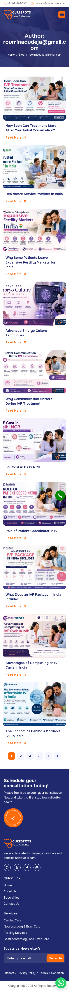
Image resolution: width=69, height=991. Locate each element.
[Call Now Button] (60, 495)
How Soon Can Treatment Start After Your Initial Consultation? (31, 128)
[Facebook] (27, 867)
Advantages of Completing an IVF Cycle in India (33, 665)
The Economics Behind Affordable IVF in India (33, 733)
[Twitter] (17, 867)
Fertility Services (15, 933)
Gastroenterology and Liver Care (26, 939)
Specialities (11, 898)
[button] (60, 982)
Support (9, 973)
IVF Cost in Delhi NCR (23, 467)
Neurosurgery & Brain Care (22, 926)
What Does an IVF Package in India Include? (33, 597)
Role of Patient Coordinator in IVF (33, 531)
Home (8, 885)
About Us (10, 891)
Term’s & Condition (51, 973)
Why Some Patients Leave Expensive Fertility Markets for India (30, 262)
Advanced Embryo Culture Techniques (26, 333)
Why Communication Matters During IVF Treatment (29, 401)
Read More (14, 137)
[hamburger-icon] (61, 14)
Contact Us (11, 904)
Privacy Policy (27, 973)
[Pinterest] (7, 867)
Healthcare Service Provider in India (34, 194)
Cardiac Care (12, 920)
